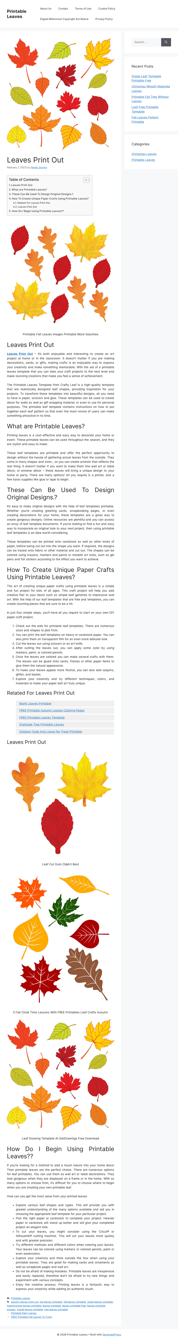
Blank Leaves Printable (35, 703)
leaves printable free (74, 1305)
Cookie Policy (106, 8)
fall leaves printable (75, 1301)
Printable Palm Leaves (24, 1313)
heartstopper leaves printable (24, 1305)
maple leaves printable (30, 1309)
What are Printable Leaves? (29, 189)
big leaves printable (51, 1301)
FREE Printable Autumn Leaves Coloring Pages (51, 710)
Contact (63, 8)
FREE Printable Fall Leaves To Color (31, 1316)
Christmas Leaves (144, 154)
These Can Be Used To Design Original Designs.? (42, 194)
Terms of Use (83, 8)
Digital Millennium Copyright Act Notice (64, 19)
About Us (45, 8)
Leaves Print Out (22, 185)
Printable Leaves (16, 14)
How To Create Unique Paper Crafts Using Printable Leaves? (50, 198)
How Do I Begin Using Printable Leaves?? (38, 211)
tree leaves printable (56, 1309)
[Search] (166, 42)
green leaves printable (100, 1301)
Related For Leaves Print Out (33, 202)
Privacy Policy (104, 19)
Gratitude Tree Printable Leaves (41, 724)
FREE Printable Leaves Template (42, 717)
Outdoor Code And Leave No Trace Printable (50, 731)
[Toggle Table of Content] (85, 180)
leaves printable (52, 1305)
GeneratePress (112, 1334)
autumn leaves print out (24, 1301)
